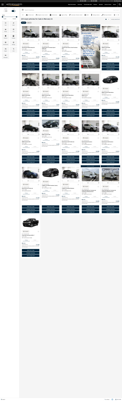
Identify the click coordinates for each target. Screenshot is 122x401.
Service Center (108, 4)
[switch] (6, 10)
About (114, 4)
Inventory (80, 4)
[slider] (2, 16)
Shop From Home (72, 4)
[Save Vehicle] (38, 43)
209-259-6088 (94, 1)
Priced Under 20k (88, 4)
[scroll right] (118, 15)
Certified (5, 9)
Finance (95, 4)
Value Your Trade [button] (30, 63)
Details (35, 52)
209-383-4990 (83, 1)
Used (13, 9)
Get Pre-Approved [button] (31, 69)
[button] (2, 4)
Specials (101, 4)
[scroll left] (23, 15)
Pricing (26, 52)
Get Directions (117, 1)
